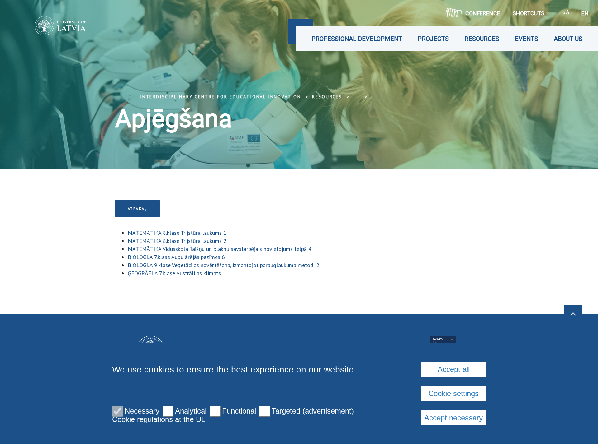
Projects (433, 39)
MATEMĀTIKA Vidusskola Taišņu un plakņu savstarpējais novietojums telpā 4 (219, 248)
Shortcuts (528, 13)
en (585, 13)
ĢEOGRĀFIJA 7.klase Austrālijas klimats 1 (176, 273)
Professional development (356, 39)
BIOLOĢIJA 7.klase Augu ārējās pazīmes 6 (176, 257)
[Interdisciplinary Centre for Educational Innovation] (51, 25)
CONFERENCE (482, 13)
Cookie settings (453, 393)
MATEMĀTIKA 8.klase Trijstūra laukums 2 (177, 240)
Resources (481, 39)
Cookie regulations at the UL (158, 419)
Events (526, 39)
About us (568, 39)
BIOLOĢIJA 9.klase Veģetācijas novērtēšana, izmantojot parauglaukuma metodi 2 (223, 265)
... (356, 96)
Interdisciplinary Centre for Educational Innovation (220, 96)
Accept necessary (453, 418)
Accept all (454, 369)
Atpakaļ (137, 208)
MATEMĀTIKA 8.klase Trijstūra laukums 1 (177, 232)
